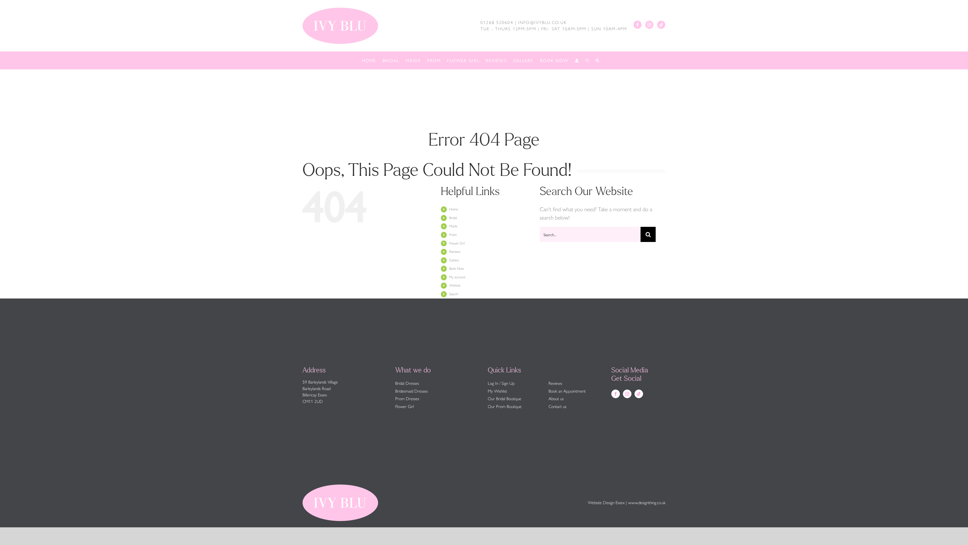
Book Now (456, 268)
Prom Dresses (407, 398)
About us (556, 398)
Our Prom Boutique (505, 406)
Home (453, 209)
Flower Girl (457, 243)
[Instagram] (649, 24)
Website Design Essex (606, 502)
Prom (453, 235)
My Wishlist (497, 391)
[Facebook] (637, 24)
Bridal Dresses (407, 383)
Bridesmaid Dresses (411, 391)
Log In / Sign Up (501, 383)
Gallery (454, 260)
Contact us (557, 406)
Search (453, 294)
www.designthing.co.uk (647, 502)
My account (457, 277)
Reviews (454, 252)
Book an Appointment (567, 391)
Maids (453, 226)
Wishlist (454, 285)
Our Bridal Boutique (504, 398)
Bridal (453, 218)
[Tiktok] (661, 24)
